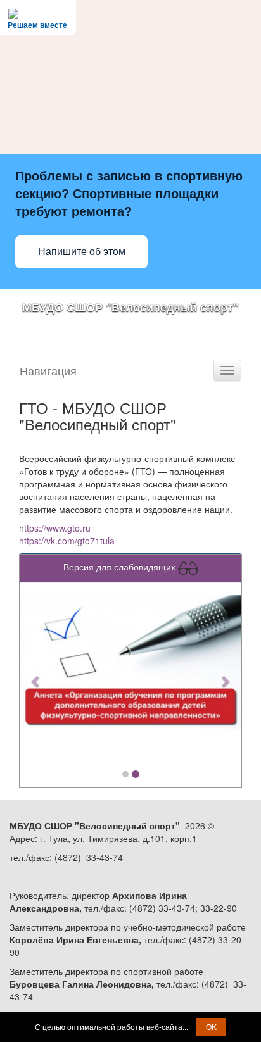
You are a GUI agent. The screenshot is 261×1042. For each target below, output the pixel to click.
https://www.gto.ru (55, 528)
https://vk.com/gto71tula (67, 540)
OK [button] (211, 1026)
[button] (36, 675)
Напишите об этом (81, 251)
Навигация (48, 370)
